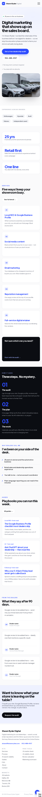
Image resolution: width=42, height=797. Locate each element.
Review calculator (28, 757)
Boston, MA (6, 786)
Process (5, 754)
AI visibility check (28, 754)
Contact (4, 768)
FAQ (3, 762)
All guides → (8, 511)
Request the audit (12, 715)
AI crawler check (28, 751)
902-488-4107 (11, 58)
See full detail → (10, 199)
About (4, 765)
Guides (4, 759)
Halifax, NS (5, 778)
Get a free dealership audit (15, 51)
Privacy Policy (28, 794)
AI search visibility (8, 757)
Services (5, 751)
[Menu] (39, 4)
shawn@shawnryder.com (11, 743)
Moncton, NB (6, 781)
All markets (6, 775)
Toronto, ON (6, 783)
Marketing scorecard (29, 759)
